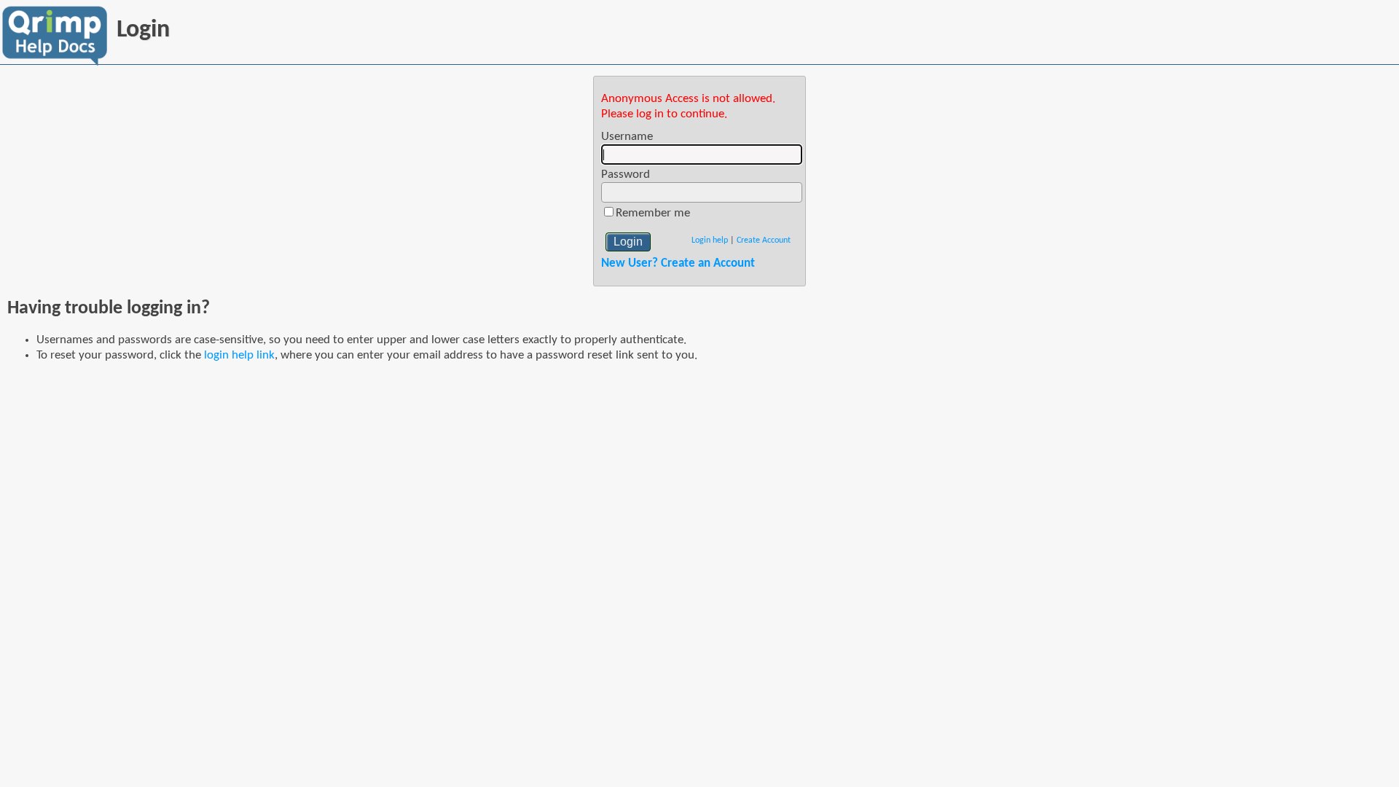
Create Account (764, 240)
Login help (709, 240)
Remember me (653, 213)
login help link (239, 355)
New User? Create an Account (678, 263)
